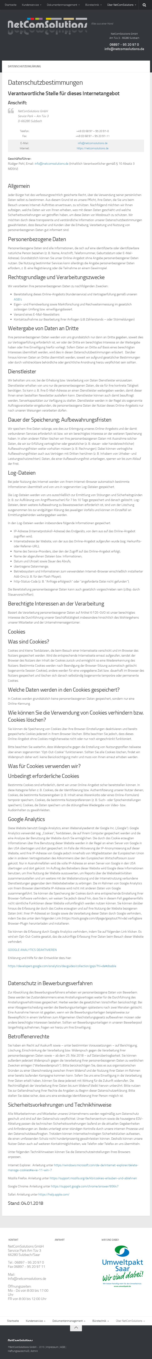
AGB (62, 1347)
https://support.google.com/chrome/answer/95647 (85, 1186)
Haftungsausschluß (18, 1350)
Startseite (10, 5)
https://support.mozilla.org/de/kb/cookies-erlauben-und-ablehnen (93, 1178)
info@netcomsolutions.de (124, 49)
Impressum (52, 1347)
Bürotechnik (92, 5)
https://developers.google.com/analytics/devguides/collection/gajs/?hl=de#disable (62, 966)
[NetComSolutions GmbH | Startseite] (47, 27)
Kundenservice (30, 5)
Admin (34, 1350)
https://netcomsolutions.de (92, 148)
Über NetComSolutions (120, 5)
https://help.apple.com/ (53, 1194)
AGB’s (18, 299)
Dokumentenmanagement (62, 5)
